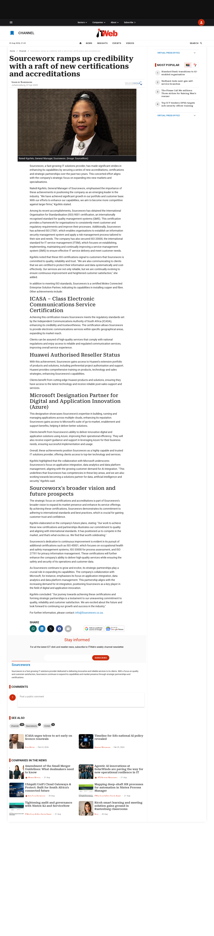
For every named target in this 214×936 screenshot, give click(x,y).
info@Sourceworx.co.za (89, 612)
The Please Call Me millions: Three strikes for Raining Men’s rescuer (178, 93)
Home (12, 51)
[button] (11, 22)
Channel (22, 51)
